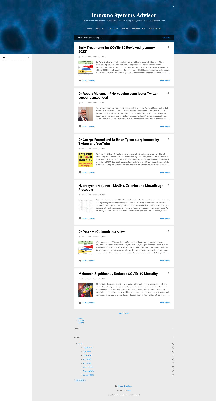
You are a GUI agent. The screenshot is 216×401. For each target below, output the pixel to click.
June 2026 (87, 355)
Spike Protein (155, 29)
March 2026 (87, 367)
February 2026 (88, 371)
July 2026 (87, 351)
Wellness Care (138, 29)
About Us (100, 29)
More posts (124, 313)
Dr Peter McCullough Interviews (102, 232)
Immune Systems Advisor (123, 15)
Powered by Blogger (125, 386)
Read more (165, 81)
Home (89, 29)
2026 (80, 344)
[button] (168, 47)
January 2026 (88, 375)
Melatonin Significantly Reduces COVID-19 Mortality (118, 274)
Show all (167, 38)
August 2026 (88, 347)
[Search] (172, 6)
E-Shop (125, 29)
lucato (129, 390)
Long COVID (113, 29)
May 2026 (87, 359)
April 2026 (87, 363)
